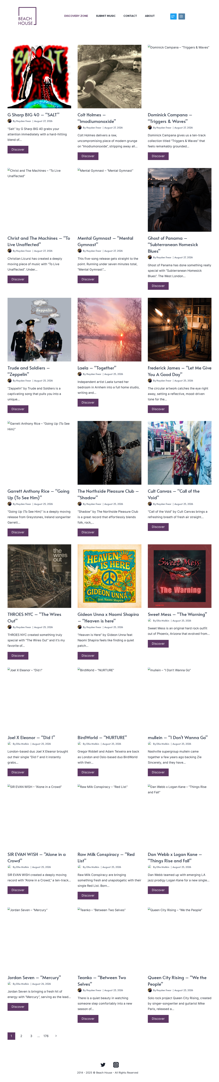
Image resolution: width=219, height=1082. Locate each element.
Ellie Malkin (162, 620)
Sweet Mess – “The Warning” (177, 614)
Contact (130, 15)
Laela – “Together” (97, 368)
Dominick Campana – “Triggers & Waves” (170, 117)
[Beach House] (27, 16)
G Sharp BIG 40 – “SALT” (33, 114)
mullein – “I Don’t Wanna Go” (178, 737)
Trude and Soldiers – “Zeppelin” (29, 371)
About (150, 15)
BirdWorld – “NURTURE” (102, 737)
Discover (20, 150)
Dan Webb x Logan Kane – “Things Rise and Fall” (175, 857)
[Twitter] (103, 1064)
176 (46, 1036)
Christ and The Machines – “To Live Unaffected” (39, 241)
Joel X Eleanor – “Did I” (31, 737)
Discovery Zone (76, 15)
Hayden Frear (23, 121)
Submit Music (106, 15)
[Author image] (10, 121)
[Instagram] (116, 1064)
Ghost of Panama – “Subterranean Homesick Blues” (173, 244)
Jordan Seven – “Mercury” (34, 977)
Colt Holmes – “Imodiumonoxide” (97, 117)
